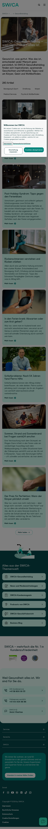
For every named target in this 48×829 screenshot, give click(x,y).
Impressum (8, 143)
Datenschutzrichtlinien (22, 143)
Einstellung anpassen (13, 151)
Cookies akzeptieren (34, 150)
